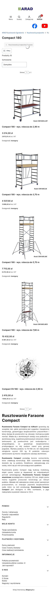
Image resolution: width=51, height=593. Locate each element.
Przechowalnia (8, 535)
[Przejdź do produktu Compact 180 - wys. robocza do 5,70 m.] (25, 236)
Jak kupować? (8, 565)
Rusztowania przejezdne (35, 33)
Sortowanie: (7, 60)
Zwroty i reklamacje (10, 512)
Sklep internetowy (23, 590)
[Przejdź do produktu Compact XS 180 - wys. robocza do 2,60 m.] (25, 368)
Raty (4, 519)
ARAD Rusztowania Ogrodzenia (13, 33)
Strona (22, 72)
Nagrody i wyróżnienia (11, 583)
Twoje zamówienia (9, 530)
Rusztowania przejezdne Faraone (21, 45)
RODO (4, 581)
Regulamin (6, 517)
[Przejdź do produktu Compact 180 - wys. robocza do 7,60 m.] (25, 304)
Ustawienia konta (9, 532)
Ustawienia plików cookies (13, 563)
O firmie (5, 578)
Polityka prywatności (10, 560)
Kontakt (5, 576)
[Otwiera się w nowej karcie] (34, 26)
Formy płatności (8, 545)
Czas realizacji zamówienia (13, 550)
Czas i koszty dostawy (11, 548)
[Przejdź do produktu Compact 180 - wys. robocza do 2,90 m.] (25, 101)
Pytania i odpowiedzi (10, 514)
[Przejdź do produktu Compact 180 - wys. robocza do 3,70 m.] (25, 168)
